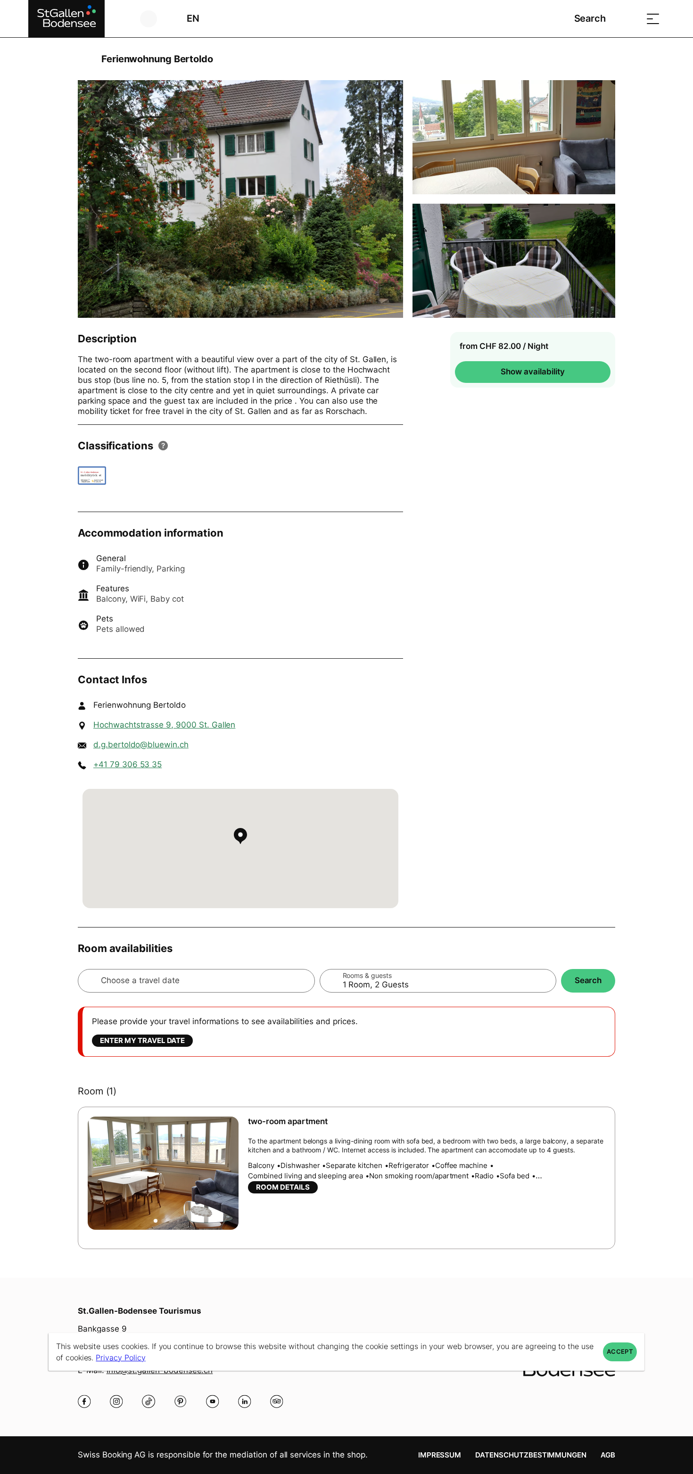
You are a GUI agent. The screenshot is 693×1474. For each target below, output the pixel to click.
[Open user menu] (154, 18)
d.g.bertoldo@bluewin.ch (141, 744)
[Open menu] (653, 18)
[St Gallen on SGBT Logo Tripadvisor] (276, 1401)
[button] (155, 1221)
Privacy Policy (120, 1357)
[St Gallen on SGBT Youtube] (212, 1401)
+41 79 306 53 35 (127, 764)
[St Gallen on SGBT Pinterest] (180, 1401)
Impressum (440, 1454)
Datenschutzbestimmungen (530, 1454)
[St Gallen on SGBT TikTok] (148, 1401)
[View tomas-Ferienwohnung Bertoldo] (240, 199)
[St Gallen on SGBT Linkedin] (244, 1401)
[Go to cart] (629, 18)
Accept (620, 1351)
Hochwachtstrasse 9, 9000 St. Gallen (164, 724)
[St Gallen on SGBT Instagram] (116, 1401)
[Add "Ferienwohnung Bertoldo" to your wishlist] (605, 59)
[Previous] (86, 59)
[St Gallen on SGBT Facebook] (84, 1401)
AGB (608, 1454)
